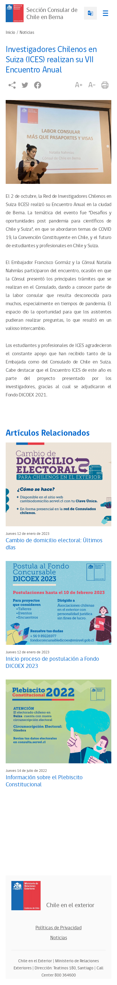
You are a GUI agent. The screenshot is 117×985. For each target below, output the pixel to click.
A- (92, 85)
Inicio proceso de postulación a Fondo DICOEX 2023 (52, 662)
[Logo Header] (15, 13)
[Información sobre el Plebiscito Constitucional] (58, 721)
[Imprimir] (105, 85)
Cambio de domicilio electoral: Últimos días (54, 544)
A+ (78, 85)
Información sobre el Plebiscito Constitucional (44, 781)
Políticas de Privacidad (58, 928)
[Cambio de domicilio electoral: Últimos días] (58, 484)
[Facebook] (37, 85)
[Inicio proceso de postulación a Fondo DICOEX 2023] (58, 603)
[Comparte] (12, 85)
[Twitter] (24, 85)
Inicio (10, 33)
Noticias (27, 33)
